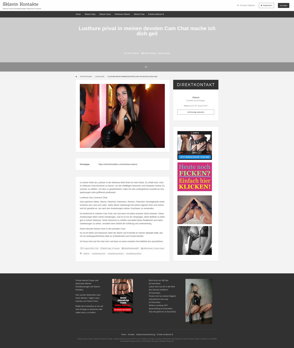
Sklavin (195, 97)
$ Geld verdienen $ (156, 14)
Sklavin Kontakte (20, 4)
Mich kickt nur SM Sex (158, 280)
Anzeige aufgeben (247, 5)
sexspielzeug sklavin (133, 254)
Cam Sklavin (133, 53)
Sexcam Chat (152, 233)
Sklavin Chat (139, 14)
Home (78, 14)
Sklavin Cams (105, 14)
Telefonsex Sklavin (122, 14)
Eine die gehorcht (156, 312)
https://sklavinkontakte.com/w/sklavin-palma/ (118, 164)
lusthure (86, 254)
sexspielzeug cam (98, 254)
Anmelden (283, 5)
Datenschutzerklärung (145, 334)
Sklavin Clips (90, 14)
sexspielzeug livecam (115, 254)
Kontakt (131, 334)
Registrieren (267, 5)
